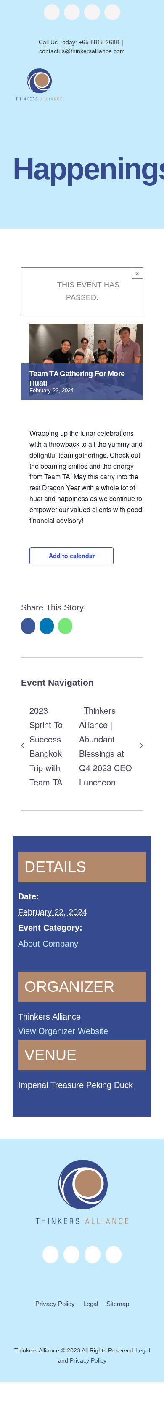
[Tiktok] (114, 1254)
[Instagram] (71, 1254)
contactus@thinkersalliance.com (82, 51)
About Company (48, 943)
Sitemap (117, 1303)
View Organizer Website (63, 1031)
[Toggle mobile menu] (148, 82)
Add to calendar (72, 555)
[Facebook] (50, 1254)
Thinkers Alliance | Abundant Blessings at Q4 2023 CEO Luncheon (105, 746)
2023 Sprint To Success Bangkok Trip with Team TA (46, 746)
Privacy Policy (55, 1303)
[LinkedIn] (93, 1254)
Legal (90, 1303)
